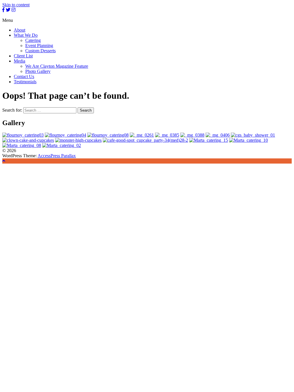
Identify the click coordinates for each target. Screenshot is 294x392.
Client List (23, 55)
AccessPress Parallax (57, 155)
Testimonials (25, 81)
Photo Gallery (38, 71)
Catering (33, 40)
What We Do (26, 35)
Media (19, 61)
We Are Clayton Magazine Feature (56, 66)
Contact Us (24, 76)
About (19, 30)
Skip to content (16, 4)
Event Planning (39, 45)
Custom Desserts (40, 50)
